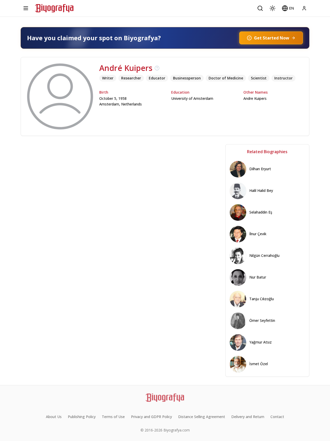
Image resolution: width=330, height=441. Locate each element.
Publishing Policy (82, 416)
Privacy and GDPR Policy (151, 416)
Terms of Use (113, 416)
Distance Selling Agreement (201, 416)
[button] (288, 8)
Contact (277, 416)
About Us (54, 416)
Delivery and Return (247, 416)
